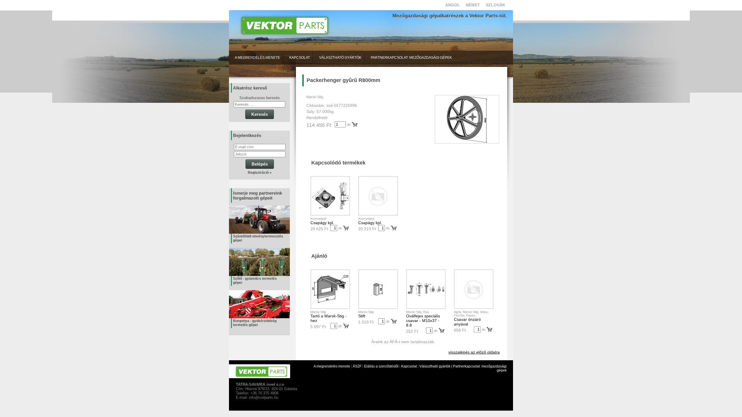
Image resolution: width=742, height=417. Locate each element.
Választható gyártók (340, 58)
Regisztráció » (260, 173)
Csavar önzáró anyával (467, 321)
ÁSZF (357, 366)
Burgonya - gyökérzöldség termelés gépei (255, 323)
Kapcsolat (299, 58)
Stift (361, 316)
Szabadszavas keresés (259, 98)
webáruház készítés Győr (249, 409)
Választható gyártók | (436, 366)
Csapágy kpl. (322, 222)
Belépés (260, 164)
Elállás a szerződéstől (381, 366)
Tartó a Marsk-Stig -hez (328, 318)
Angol (452, 5)
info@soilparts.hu (263, 397)
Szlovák (495, 5)
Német (473, 5)
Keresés (259, 114)
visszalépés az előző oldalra (474, 352)
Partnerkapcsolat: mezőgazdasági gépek (411, 58)
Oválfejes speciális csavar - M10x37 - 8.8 (423, 321)
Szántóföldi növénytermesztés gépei (258, 238)
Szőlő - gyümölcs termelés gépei (255, 281)
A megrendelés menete (257, 58)
